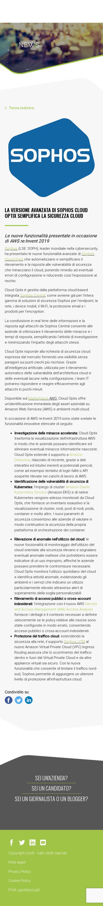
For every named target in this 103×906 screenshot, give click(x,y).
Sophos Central (32, 295)
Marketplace (38, 398)
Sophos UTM (74, 642)
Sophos (11, 248)
